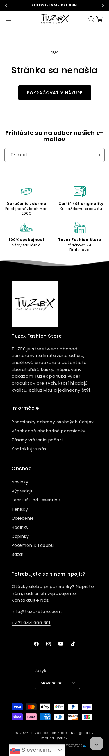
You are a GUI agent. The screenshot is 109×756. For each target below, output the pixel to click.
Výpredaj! (22, 491)
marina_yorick (54, 738)
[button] (8, 19)
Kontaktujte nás (29, 449)
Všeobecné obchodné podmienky (48, 431)
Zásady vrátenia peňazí (37, 440)
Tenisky (20, 509)
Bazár (18, 554)
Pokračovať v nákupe (54, 93)
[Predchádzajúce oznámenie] (6, 5)
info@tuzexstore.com (37, 611)
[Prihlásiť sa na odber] (98, 155)
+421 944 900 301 (31, 623)
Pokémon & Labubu (33, 545)
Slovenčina (35, 750)
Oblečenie (23, 518)
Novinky (20, 482)
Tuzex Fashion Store (49, 732)
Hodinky (20, 527)
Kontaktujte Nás (30, 600)
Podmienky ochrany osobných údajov (53, 422)
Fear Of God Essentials (36, 500)
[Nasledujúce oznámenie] (102, 5)
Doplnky (20, 536)
